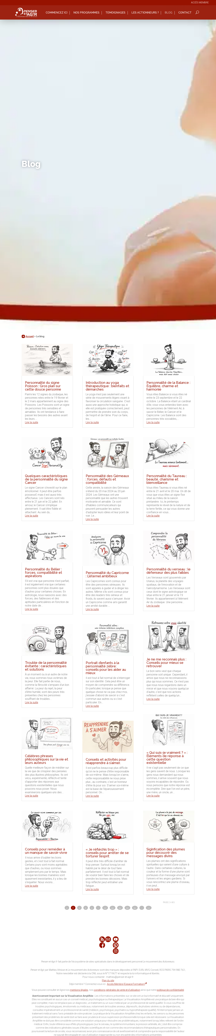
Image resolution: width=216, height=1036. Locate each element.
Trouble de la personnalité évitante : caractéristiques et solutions (46, 666)
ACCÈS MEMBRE (200, 2)
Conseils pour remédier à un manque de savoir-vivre (46, 851)
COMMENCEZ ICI (56, 12)
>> (148, 908)
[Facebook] (102, 945)
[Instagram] (116, 951)
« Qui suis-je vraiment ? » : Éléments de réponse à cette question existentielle (166, 758)
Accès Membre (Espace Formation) (126, 984)
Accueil (29, 336)
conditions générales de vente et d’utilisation (117, 990)
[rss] (102, 939)
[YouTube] (116, 939)
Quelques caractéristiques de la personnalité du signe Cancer (46, 479)
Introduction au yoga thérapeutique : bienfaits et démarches (107, 386)
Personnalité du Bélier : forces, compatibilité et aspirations (43, 572)
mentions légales (79, 990)
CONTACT (185, 12)
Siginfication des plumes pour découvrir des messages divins (165, 852)
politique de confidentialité (170, 990)
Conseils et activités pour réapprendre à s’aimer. (106, 761)
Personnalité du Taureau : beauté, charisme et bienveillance (166, 479)
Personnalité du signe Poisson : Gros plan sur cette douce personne (43, 386)
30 (120, 908)
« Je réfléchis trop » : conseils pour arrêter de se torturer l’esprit (107, 852)
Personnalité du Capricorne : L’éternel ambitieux (107, 574)
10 (105, 908)
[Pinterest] (116, 945)
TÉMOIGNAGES (115, 12)
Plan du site (108, 980)
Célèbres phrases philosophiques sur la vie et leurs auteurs (46, 759)
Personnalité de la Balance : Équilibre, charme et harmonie (168, 386)
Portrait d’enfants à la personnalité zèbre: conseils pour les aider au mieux (106, 668)
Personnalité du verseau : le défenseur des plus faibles (168, 571)
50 (135, 908)
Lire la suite (31, 422)
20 (112, 908)
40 (127, 908)
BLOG (168, 12)
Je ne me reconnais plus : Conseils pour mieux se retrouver (166, 662)
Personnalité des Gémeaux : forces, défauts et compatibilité (107, 479)
